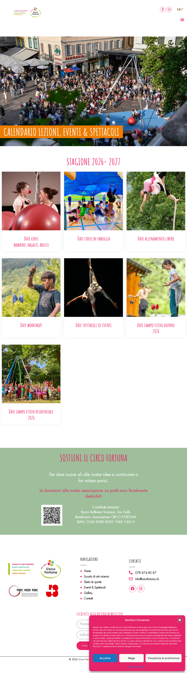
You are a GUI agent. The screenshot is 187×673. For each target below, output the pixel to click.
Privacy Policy (140, 666)
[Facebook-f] (162, 9)
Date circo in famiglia (93, 238)
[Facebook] (132, 588)
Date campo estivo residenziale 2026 (31, 414)
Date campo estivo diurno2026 (155, 328)
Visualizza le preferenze (164, 658)
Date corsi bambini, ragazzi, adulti (31, 241)
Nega (131, 658)
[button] (180, 620)
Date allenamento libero (156, 238)
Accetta (105, 658)
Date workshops (31, 325)
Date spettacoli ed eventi (93, 325)
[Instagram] (169, 9)
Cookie (130, 666)
